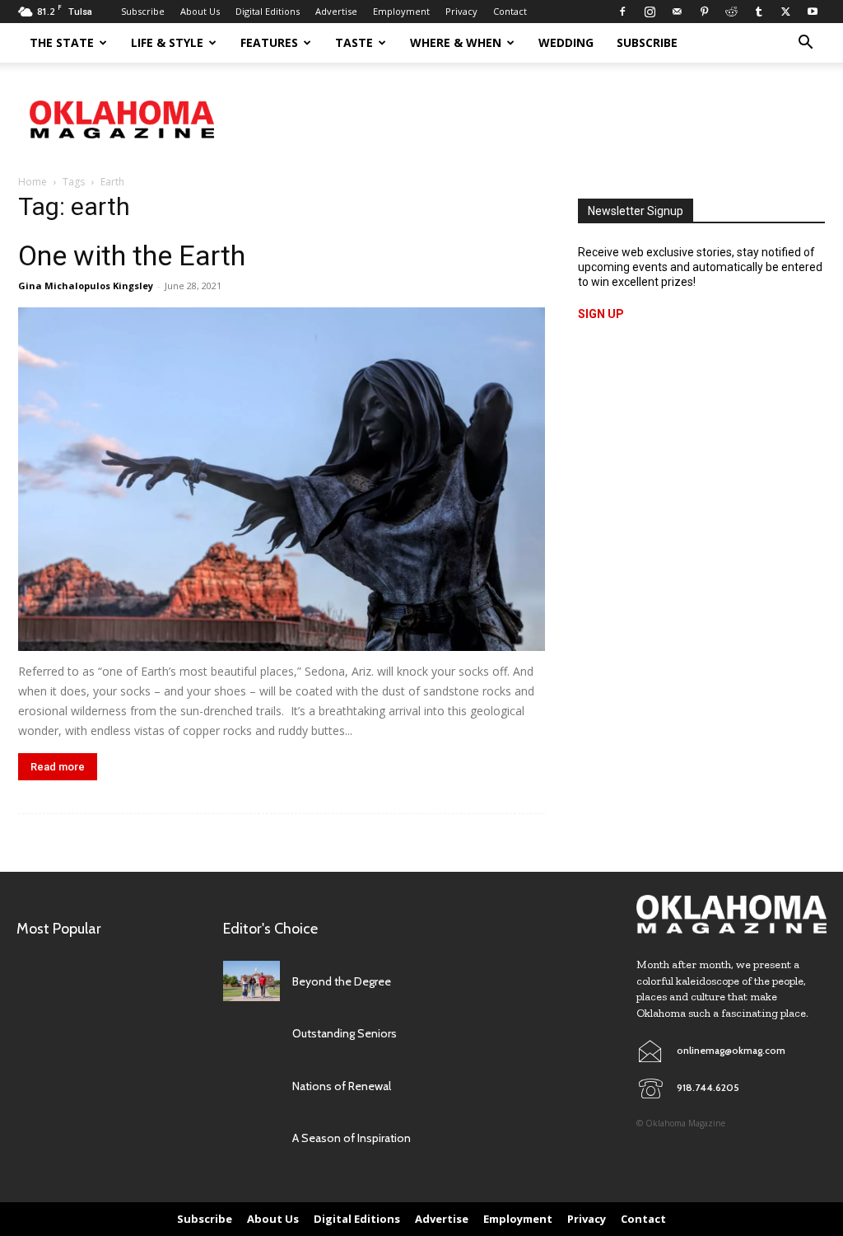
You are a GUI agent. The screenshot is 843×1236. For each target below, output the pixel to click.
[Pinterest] (704, 11)
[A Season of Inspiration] (251, 1138)
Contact (510, 11)
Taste (354, 42)
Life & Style (167, 42)
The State (62, 42)
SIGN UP (601, 314)
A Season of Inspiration (351, 1138)
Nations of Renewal (341, 1086)
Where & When (455, 42)
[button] (805, 44)
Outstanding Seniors (344, 1033)
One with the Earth (131, 255)
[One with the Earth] (281, 479)
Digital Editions (267, 11)
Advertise (336, 11)
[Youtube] (812, 11)
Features (269, 42)
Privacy (461, 11)
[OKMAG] (731, 914)
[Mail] (676, 11)
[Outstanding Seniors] (251, 1034)
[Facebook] (622, 11)
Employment (401, 11)
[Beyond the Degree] (251, 981)
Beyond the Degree (341, 981)
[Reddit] (731, 11)
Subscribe (143, 11)
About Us (200, 11)
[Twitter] (785, 11)
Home (32, 182)
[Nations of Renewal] (251, 1085)
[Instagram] (649, 11)
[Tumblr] (758, 11)
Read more (57, 767)
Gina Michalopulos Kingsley (85, 285)
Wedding (566, 42)
